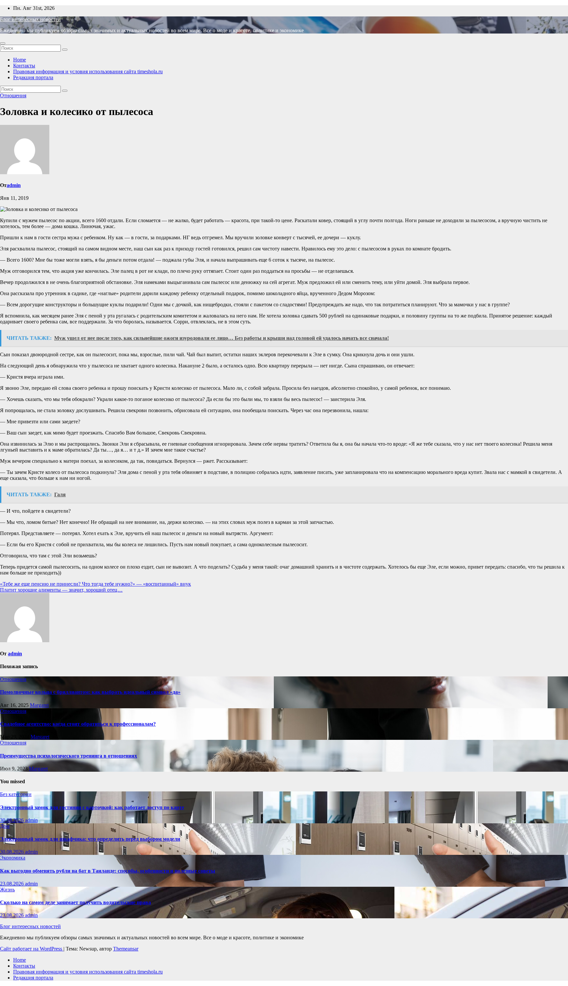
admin (14, 185)
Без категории (16, 794)
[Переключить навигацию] (2, 43)
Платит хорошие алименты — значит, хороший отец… (61, 590)
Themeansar (125, 948)
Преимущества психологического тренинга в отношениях (68, 756)
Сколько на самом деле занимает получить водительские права (75, 902)
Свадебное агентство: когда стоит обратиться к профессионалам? (78, 724)
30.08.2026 (12, 820)
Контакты (24, 65)
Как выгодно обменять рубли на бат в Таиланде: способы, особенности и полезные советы (107, 871)
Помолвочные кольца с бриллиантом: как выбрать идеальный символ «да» (90, 692)
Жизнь (7, 889)
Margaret (39, 705)
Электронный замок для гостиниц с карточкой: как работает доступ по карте (92, 807)
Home (19, 59)
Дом (5, 826)
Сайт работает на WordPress (31, 948)
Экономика (12, 857)
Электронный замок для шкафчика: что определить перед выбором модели (90, 839)
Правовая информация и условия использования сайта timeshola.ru (88, 71)
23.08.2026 (12, 883)
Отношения (13, 95)
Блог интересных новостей (30, 19)
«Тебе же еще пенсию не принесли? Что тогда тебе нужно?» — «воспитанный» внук (95, 584)
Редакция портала (33, 77)
